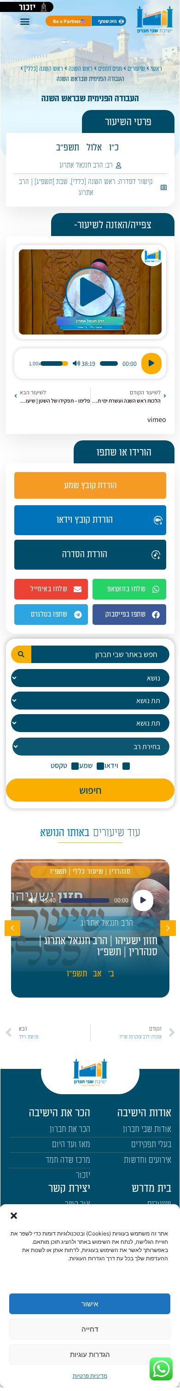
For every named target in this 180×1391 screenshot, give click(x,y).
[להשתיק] (76, 363)
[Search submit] (21, 654)
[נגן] (151, 363)
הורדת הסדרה (84, 554)
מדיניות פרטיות (90, 1375)
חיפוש (90, 790)
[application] (90, 363)
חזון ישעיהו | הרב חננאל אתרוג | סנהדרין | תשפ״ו (98, 946)
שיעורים (136, 68)
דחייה (89, 1329)
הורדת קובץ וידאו (85, 520)
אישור (89, 1303)
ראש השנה (81, 68)
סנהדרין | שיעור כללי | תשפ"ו (90, 872)
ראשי (156, 68)
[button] (13, 1215)
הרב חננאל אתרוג (81, 165)
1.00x (35, 363)
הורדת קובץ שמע (90, 485)
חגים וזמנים (110, 68)
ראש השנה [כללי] (43, 68)
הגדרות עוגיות (90, 1354)
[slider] (109, 363)
